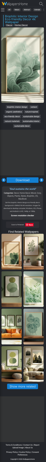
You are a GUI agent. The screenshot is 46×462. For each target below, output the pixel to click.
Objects (10, 196)
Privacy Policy (12, 452)
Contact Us (28, 445)
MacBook (22, 199)
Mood (33, 193)
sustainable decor (22, 126)
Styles (23, 196)
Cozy (39, 193)
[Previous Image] (4, 180)
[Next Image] (41, 180)
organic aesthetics (14, 112)
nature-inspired (31, 112)
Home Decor (21, 25)
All (9, 10)
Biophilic (30, 196)
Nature (17, 10)
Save (31, 225)
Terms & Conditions (14, 445)
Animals (37, 10)
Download (22, 180)
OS (36, 196)
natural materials (12, 121)
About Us (29, 448)
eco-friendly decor (12, 116)
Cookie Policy (25, 452)
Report (36, 445)
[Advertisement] (23, 152)
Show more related (23, 386)
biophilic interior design (17, 107)
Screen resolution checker (22, 215)
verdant (34, 107)
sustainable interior (31, 121)
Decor (9, 25)
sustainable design (31, 116)
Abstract (27, 10)
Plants (17, 196)
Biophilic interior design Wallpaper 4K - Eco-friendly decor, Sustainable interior (15, 4)
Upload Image (18, 448)
